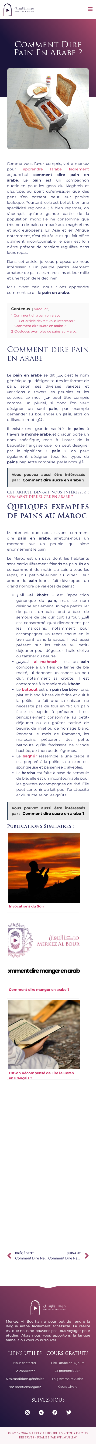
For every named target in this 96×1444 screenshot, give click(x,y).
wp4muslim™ (67, 1437)
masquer (41, 309)
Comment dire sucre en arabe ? (40, 497)
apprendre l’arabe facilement (56, 169)
